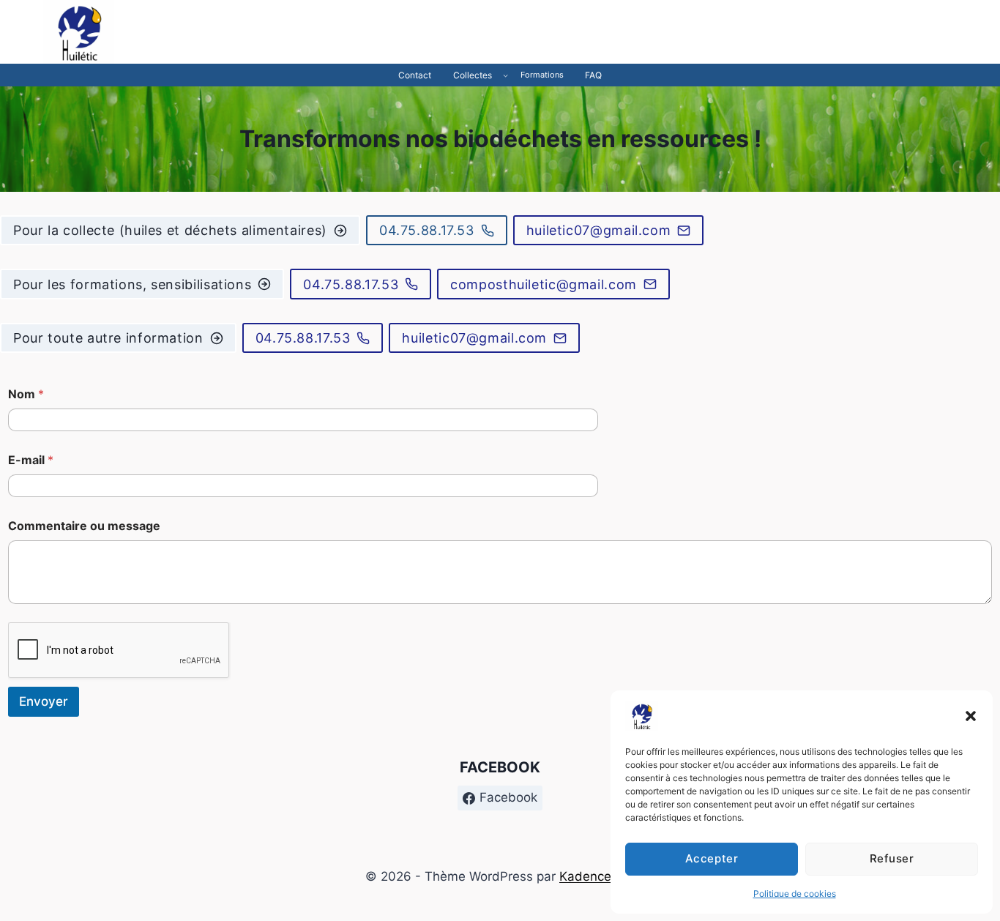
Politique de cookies (794, 893)
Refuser (892, 858)
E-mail (30, 460)
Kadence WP (597, 876)
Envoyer (43, 701)
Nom (26, 394)
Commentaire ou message (84, 526)
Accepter (711, 858)
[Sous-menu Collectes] (505, 75)
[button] (970, 716)
